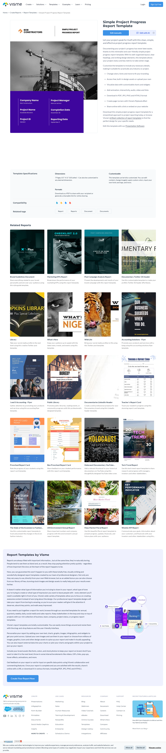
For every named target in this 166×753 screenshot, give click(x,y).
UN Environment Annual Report (61, 528)
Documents (36, 720)
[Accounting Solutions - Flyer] (139, 314)
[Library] (27, 314)
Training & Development (65, 715)
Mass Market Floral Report (96, 528)
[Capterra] (8, 741)
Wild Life (88, 339)
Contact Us (120, 711)
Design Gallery (87, 729)
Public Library (53, 402)
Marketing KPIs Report (57, 277)
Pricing (88, 4)
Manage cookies (155, 748)
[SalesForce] (14, 709)
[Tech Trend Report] (139, 440)
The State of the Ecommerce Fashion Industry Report (26, 528)
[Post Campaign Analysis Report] (101, 252)
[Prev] (32, 76)
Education (59, 724)
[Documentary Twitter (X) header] (139, 252)
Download (104, 715)
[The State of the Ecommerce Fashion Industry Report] (27, 503)
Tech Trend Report (130, 465)
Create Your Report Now (23, 678)
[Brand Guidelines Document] (27, 252)
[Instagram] (20, 716)
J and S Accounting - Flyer (21, 402)
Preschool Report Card (20, 465)
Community (105, 729)
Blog (83, 702)
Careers (103, 711)
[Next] (76, 76)
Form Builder (36, 711)
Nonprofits (59, 720)
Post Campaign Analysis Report (97, 277)
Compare (104, 724)
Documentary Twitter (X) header (136, 277)
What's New (52, 339)
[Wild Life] (101, 314)
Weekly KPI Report (130, 528)
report (60, 211)
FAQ (118, 702)
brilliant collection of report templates (125, 118)
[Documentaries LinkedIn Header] (101, 377)
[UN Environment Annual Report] (64, 503)
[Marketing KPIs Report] (64, 252)
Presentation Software (135, 126)
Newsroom (104, 706)
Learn (77, 4)
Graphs (34, 729)
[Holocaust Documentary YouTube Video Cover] (101, 440)
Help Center (121, 706)
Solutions (40, 4)
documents (104, 211)
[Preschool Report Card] (27, 440)
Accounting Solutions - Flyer (134, 339)
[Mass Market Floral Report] (101, 503)
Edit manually (116, 33)
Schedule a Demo (62, 733)
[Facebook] (8, 716)
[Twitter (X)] (16, 716)
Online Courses (87, 720)
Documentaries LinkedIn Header (98, 402)
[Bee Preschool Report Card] (64, 440)
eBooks (84, 715)
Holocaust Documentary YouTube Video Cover (99, 465)
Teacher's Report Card (131, 402)
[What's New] (64, 314)
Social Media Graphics (40, 724)
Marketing (59, 702)
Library (13, 339)
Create (28, 4)
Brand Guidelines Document (22, 277)
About (102, 702)
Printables (35, 715)
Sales (57, 706)
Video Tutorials (87, 711)
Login (143, 4)
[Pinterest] (23, 716)
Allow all (129, 748)
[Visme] (12, 4)
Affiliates (103, 733)
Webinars (85, 706)
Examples (66, 4)
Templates (53, 4)
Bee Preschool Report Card (59, 465)
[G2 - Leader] (18, 741)
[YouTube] (4, 716)
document (88, 211)
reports (74, 211)
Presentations (36, 702)
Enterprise (59, 729)
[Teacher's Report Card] (139, 377)
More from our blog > (140, 728)
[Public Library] (64, 377)
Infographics (36, 706)
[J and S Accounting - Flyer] (27, 377)
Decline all (141, 748)
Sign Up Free (156, 4)
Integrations (86, 733)
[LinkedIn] (11, 716)
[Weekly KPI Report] (139, 503)
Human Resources (62, 711)
